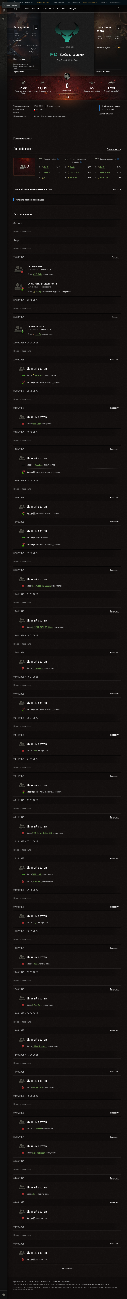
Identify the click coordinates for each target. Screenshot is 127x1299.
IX (36, 27)
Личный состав (45, 269)
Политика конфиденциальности (38, 1281)
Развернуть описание (22, 138)
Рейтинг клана (67, 91)
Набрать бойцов (68, 9)
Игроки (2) (31, 382)
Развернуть (114, 359)
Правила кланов (18, 1281)
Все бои (116, 189)
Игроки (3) (31, 537)
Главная (25, 9)
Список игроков (113, 149)
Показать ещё (67, 1268)
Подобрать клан (50, 9)
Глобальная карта (103, 71)
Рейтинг (36, 9)
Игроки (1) (31, 472)
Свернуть (115, 257)
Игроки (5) (31, 544)
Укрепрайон (18, 71)
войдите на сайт (108, 109)
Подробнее (66, 291)
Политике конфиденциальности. (97, 1284)
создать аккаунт (115, 2)
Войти (103, 2)
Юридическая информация (61, 1281)
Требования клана (106, 114)
